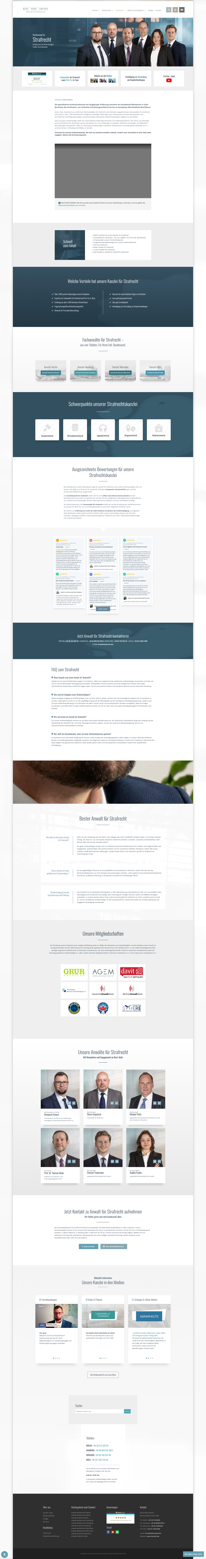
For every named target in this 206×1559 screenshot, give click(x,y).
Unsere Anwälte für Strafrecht (104, 250)
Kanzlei (95, 10)
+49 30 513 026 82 (71, 641)
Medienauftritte (48, 1516)
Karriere (46, 1522)
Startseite (58, 100)
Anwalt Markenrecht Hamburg (82, 1520)
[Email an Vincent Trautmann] (117, 1161)
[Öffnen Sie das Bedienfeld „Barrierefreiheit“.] (4, 1554)
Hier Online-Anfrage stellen (193, 1554)
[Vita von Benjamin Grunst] (69, 1103)
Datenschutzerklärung (51, 1536)
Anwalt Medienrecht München (82, 1531)
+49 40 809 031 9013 (96, 641)
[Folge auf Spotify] (117, 1532)
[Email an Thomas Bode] (74, 1161)
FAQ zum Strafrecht (100, 245)
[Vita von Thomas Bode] (69, 1161)
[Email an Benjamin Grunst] (74, 1103)
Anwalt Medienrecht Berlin (81, 1515)
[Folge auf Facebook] (108, 1532)
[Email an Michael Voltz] (159, 1103)
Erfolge (150, 10)
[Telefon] (175, 12)
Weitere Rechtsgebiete (135, 10)
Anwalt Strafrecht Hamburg (85, 373)
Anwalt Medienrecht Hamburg (82, 1523)
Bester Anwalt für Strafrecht (103, 247)
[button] (53, 1358)
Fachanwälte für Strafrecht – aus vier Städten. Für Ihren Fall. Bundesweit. (119, 238)
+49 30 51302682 (154, 1520)
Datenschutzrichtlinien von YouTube (71, 205)
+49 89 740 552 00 (120, 641)
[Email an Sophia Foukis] (159, 1161)
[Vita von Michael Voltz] (155, 1103)
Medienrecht (106, 10)
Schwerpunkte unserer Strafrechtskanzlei (108, 240)
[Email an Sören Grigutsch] (116, 1103)
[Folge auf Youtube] (112, 1532)
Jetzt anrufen (88, 1246)
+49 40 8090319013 (157, 1523)
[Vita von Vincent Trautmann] (112, 1161)
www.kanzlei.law (153, 1536)
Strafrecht (119, 10)
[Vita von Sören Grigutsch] (112, 1103)
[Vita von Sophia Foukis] (155, 1161)
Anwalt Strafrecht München (120, 373)
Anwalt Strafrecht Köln (155, 373)
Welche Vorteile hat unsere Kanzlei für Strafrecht (111, 235)
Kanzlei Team (48, 1513)
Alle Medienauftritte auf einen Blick (103, 1374)
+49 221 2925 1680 (140, 641)
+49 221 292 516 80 (100, 1459)
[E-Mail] (182, 12)
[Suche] (168, 12)
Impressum (47, 1533)
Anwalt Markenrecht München (82, 1528)
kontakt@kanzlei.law (105, 644)
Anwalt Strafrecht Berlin (50, 373)
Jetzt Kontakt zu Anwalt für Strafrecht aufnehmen (111, 252)
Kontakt (158, 10)
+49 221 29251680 (153, 1529)
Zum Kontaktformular (113, 1246)
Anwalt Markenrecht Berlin (81, 1513)
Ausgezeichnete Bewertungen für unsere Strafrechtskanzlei (114, 242)
